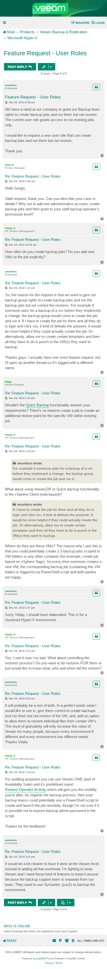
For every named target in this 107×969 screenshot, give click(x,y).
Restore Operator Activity (25, 789)
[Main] (53, 8)
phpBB (40, 958)
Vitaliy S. (10, 228)
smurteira (11, 85)
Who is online (17, 926)
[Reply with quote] (96, 87)
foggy (8, 381)
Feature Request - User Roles (45, 53)
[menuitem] (98, 23)
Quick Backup (37, 405)
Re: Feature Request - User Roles (32, 176)
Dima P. (9, 164)
